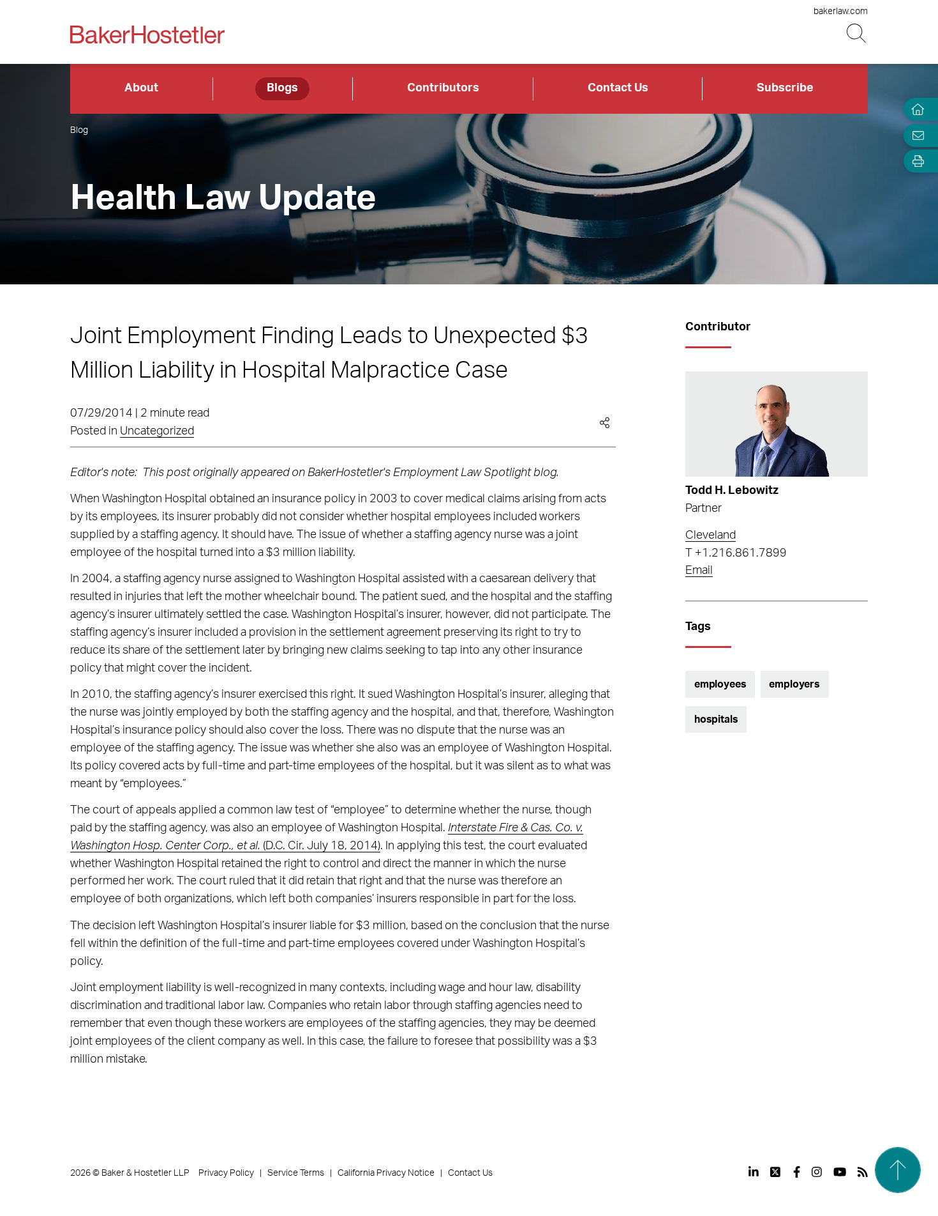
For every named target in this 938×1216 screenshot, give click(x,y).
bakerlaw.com (841, 11)
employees (720, 684)
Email (699, 570)
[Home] (915, 109)
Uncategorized (157, 431)
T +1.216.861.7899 (736, 553)
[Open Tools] (915, 161)
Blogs (282, 88)
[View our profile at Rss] (863, 1172)
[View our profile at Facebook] (796, 1172)
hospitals (716, 719)
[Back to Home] (147, 34)
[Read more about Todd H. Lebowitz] (776, 424)
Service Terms (295, 1173)
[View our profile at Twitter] (776, 1172)
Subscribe (785, 88)
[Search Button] (857, 33)
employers (794, 684)
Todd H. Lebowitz (731, 490)
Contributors (443, 88)
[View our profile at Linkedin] (753, 1172)
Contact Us (618, 88)
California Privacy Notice (386, 1173)
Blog (79, 130)
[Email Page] (915, 135)
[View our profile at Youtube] (839, 1172)
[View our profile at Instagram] (817, 1172)
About (141, 88)
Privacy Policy (226, 1173)
